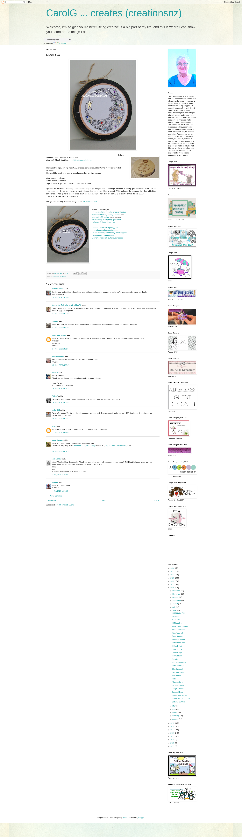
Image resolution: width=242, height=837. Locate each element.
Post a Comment (56, 496)
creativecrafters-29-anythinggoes (105, 227)
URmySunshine (178, 685)
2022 (172, 581)
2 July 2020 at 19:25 (60, 475)
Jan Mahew (56, 459)
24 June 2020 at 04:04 (60, 298)
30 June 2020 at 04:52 (60, 451)
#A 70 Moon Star (90, 201)
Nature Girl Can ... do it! (181, 699)
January (175, 719)
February (176, 716)
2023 (172, 578)
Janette (55, 321)
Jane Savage (57, 440)
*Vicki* (55, 396)
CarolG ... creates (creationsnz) (114, 12)
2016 (172, 733)
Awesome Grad (178, 672)
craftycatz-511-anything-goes (103, 222)
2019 (172, 723)
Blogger (141, 818)
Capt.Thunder (177, 649)
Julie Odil (56, 410)
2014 (172, 740)
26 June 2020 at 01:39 (60, 388)
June (174, 610)
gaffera (125, 818)
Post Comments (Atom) (65, 505)
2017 (172, 730)
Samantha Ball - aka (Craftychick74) (66, 305)
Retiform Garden (178, 639)
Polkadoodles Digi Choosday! (84, 446)
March (175, 713)
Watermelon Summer (180, 626)
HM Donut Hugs (178, 666)
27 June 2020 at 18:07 (60, 433)
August (175, 604)
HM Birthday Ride (179, 613)
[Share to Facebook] (82, 273)
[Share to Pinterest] (85, 273)
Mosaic (175, 659)
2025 (172, 571)
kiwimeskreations (59, 335)
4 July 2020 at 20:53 (60, 491)
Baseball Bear (177, 692)
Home (103, 501)
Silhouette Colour (178, 630)
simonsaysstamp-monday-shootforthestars (109, 212)
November (176, 594)
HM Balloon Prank (179, 643)
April (174, 709)
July (174, 607)
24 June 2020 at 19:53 (60, 328)
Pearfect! (175, 617)
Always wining (177, 682)
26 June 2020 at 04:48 (60, 402)
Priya (54, 426)
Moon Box (176, 620)
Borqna (55, 482)
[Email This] (74, 273)
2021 (172, 585)
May (174, 706)
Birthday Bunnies (178, 702)
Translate (62, 43)
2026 (172, 568)
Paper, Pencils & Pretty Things (116, 446)
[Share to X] (79, 273)
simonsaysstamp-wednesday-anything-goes (109, 233)
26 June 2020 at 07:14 (60, 419)
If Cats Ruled (177, 646)
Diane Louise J (58, 289)
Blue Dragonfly (177, 669)
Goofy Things (177, 653)
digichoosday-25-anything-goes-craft (106, 220)
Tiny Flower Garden (179, 662)
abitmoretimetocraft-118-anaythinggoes (107, 238)
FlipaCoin (56, 277)
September (176, 601)
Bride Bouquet (177, 636)
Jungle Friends (177, 689)
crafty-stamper (58, 356)
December (176, 591)
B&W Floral (176, 676)
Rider (174, 679)
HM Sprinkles (177, 623)
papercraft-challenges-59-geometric (106, 215)
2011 (172, 746)
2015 (172, 736)
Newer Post (51, 501)
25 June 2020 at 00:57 (60, 365)
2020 (172, 588)
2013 (172, 743)
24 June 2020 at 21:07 (60, 349)
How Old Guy (177, 656)
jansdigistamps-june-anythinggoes (105, 230)
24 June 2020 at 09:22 (60, 314)
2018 (172, 727)
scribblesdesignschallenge (81, 160)
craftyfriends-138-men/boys (103, 235)
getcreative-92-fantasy (101, 217)
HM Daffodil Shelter (179, 695)
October (175, 597)
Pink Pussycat (177, 633)
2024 (172, 575)
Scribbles (63, 277)
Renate (55, 373)
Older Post (155, 501)
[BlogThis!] (77, 273)
